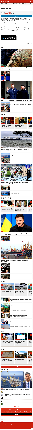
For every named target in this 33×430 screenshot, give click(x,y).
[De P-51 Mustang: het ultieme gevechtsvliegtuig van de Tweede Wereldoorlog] (5, 263)
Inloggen (6, 417)
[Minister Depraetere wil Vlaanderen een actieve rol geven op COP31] (21, 117)
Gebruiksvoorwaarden (22, 417)
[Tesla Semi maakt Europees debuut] (5, 191)
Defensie (2, 231)
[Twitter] (3, 419)
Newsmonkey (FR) (9, 424)
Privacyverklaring (28, 417)
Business (2, 278)
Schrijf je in (16, 414)
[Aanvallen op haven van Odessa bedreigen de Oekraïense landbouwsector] (16, 241)
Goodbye (14, 424)
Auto (1, 195)
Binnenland (3, 123)
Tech (11, 3)
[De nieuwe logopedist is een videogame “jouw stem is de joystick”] (2, 400)
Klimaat (16, 123)
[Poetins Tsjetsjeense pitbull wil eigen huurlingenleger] (2, 397)
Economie (6, 3)
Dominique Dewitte (8, 12)
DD (1, 12)
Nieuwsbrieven (10, 417)
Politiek (9, 3)
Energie (23, 3)
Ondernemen (2, 3)
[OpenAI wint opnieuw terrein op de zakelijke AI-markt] (5, 268)
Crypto (26, 3)
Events (13, 417)
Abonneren (2, 417)
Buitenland (2, 66)
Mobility (20, 3)
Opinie (28, 3)
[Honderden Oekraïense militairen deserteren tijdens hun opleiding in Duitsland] (5, 158)
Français (2, 421)
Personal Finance (15, 3)
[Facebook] (1, 419)
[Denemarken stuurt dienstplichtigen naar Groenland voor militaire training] (16, 49)
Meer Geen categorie (23, 406)
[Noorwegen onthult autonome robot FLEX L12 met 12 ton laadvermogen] (5, 274)
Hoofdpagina (2, 5)
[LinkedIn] (4, 419)
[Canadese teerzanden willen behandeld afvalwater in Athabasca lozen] (2, 403)
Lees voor (16, 16)
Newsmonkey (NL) (3, 424)
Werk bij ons (16, 417)
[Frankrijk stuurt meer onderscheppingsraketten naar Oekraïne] (16, 81)
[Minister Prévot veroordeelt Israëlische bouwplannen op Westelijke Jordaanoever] (7, 117)
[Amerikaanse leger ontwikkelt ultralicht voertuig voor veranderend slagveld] (5, 308)
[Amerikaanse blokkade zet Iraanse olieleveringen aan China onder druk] (5, 102)
